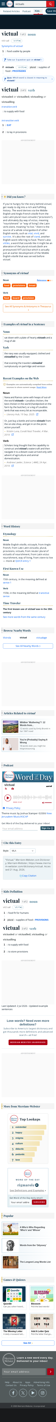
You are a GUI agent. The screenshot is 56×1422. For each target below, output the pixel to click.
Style (5, 850)
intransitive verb (10, 120)
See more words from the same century (24, 616)
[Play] (7, 798)
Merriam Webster (9, 1359)
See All (27, 1343)
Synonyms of (12, 46)
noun (32, 34)
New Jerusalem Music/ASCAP (27, 815)
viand (37, 236)
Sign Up (46, 828)
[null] (37, 1185)
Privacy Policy (27, 1385)
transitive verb (9, 106)
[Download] (12, 788)
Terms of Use (43, 1385)
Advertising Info (42, 1382)
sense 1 (7, 582)
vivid (36, 233)
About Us (18, 1382)
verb (31, 90)
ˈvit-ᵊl (17, 907)
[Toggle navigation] (3, 4)
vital (30, 233)
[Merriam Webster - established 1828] (10, 4)
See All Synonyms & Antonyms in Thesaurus (28, 306)
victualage (41, 637)
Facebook (13, 1393)
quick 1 (23, 560)
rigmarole (26, 1185)
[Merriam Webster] (28, 1173)
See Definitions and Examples (27, 1190)
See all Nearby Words (27, 645)
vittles (6, 243)
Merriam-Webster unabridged (28, 1042)
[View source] (37, 414)
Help (7, 1382)
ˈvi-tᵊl (16, 40)
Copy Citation (29, 875)
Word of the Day (28, 1180)
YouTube (33, 1393)
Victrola (7, 637)
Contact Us (11, 1385)
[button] (38, 11)
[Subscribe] (6, 788)
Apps (28, 1382)
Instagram (43, 1393)
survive (7, 236)
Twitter (23, 1393)
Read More (41, 387)
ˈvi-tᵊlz (21, 67)
